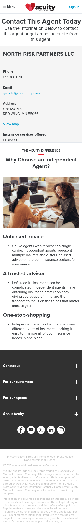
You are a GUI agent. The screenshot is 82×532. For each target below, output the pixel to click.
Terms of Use (47, 456)
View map (11, 124)
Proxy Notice (65, 456)
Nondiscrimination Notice (40, 459)
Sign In (74, 7)
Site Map (31, 456)
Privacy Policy (15, 456)
